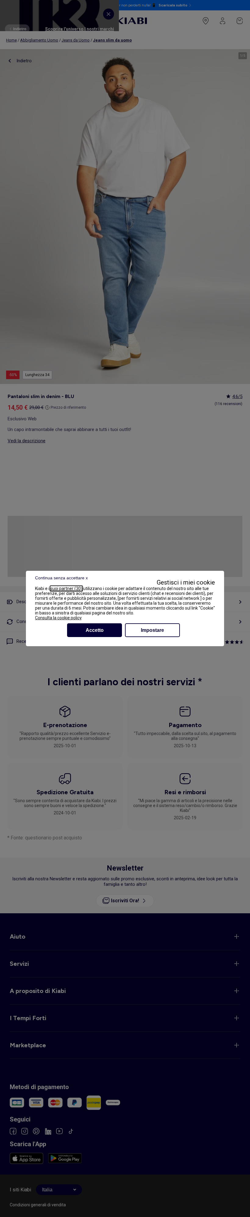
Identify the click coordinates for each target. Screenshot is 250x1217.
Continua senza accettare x (61, 577)
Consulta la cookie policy (58, 617)
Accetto (95, 630)
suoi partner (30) (66, 588)
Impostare (152, 630)
